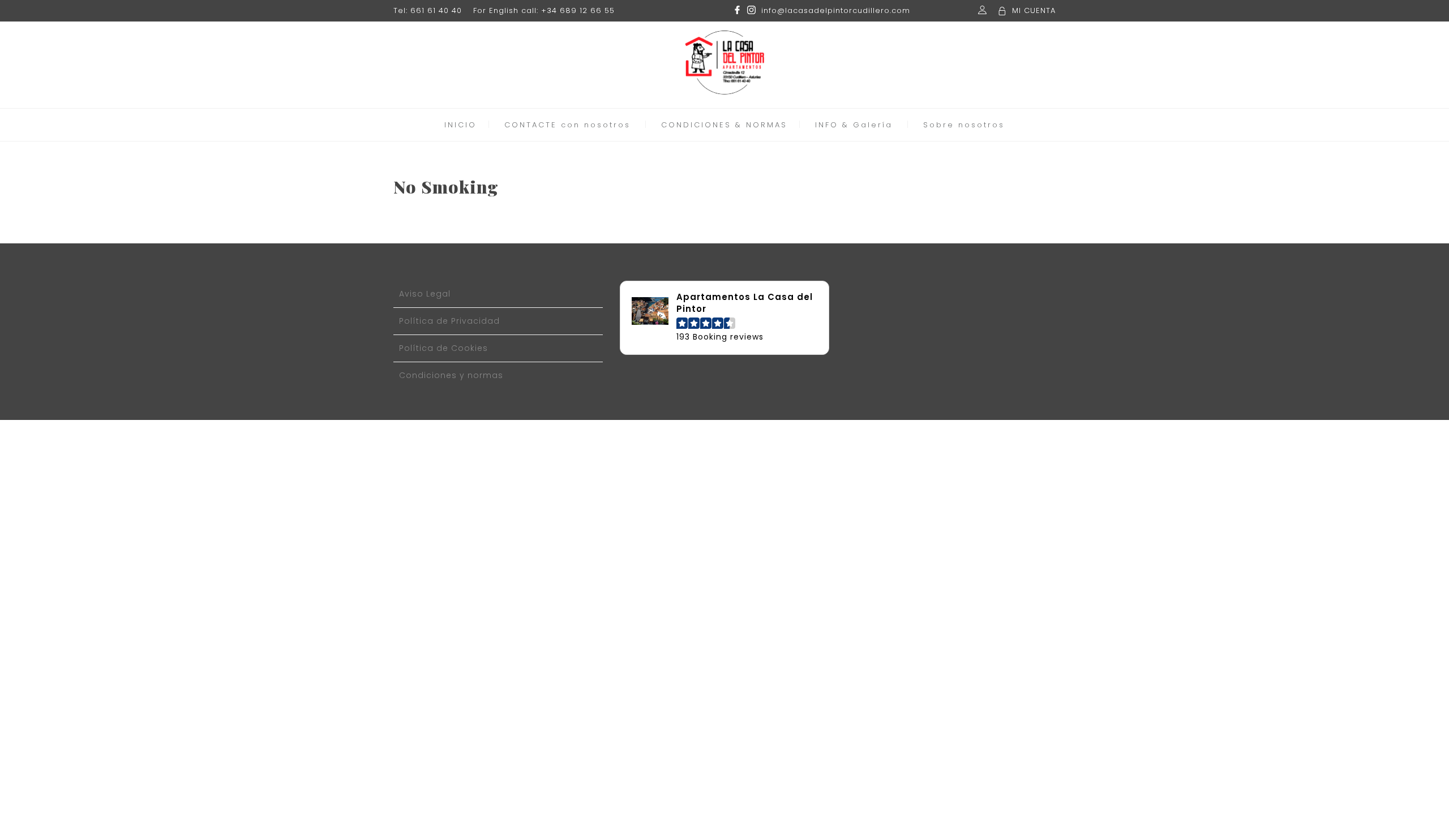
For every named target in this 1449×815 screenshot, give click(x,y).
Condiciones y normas (451, 375)
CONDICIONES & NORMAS (724, 124)
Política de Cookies (443, 348)
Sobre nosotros (964, 124)
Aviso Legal (425, 293)
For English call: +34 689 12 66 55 (544, 10)
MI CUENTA (1034, 10)
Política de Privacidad (449, 321)
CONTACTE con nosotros (567, 124)
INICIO (460, 124)
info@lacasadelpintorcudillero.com (835, 10)
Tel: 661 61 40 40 (427, 10)
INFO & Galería (854, 124)
